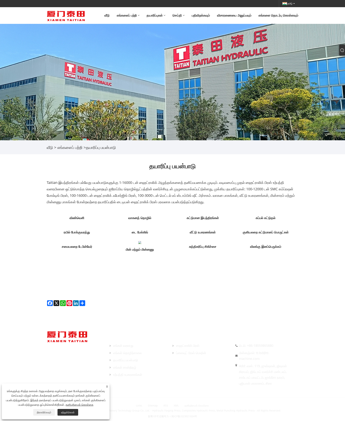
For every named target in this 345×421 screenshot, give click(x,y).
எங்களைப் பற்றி (70, 147)
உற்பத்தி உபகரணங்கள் (127, 374)
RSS (166, 405)
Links (139, 405)
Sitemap (153, 405)
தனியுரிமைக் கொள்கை (197, 405)
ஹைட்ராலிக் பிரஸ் (187, 345)
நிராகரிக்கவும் (44, 412)
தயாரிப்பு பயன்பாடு (125, 360)
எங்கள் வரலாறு (123, 345)
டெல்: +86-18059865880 (256, 345)
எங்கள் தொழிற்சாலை (127, 353)
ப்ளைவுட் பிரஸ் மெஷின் (191, 353)
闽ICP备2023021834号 (184, 416)
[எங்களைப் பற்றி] (172, 81)
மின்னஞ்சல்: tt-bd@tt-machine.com (254, 356)
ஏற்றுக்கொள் (68, 412)
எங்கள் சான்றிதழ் (124, 367)
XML (176, 405)
